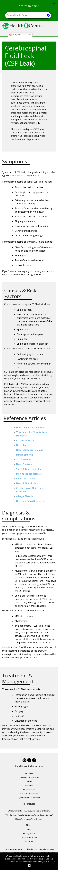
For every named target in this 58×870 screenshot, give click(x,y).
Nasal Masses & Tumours (29, 449)
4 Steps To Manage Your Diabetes (29, 819)
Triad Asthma (23, 459)
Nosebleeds (22, 445)
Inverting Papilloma (26, 478)
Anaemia (29, 773)
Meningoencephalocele (29, 473)
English (16, 35)
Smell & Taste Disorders (29, 469)
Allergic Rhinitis (24, 496)
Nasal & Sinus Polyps (27, 483)
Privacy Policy (29, 833)
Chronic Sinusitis (25, 440)
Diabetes (29, 785)
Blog (29, 829)
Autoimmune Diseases (29, 777)
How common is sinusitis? (30, 427)
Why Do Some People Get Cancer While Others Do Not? (29, 815)
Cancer (29, 781)
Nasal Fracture (24, 464)
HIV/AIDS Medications (29, 793)
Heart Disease (29, 789)
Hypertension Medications (29, 797)
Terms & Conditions (29, 837)
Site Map (29, 841)
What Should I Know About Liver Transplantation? (29, 811)
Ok (29, 865)
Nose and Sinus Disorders (30, 501)
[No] (54, 861)
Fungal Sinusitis (24, 454)
